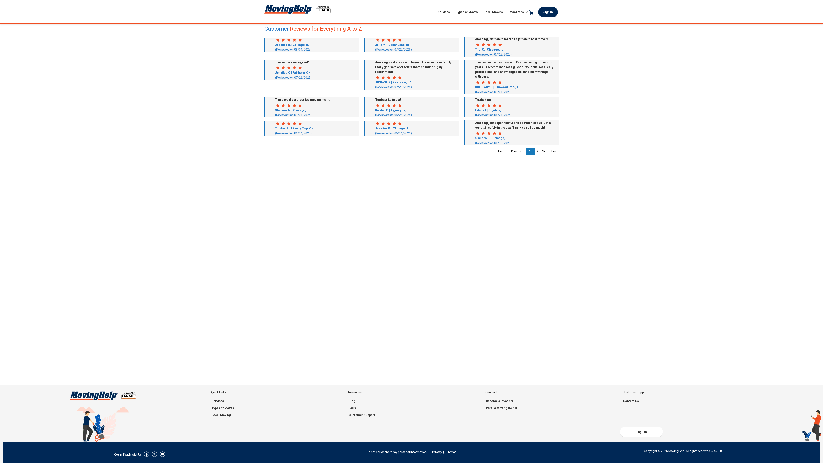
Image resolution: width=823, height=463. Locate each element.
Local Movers (493, 12)
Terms (452, 452)
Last (554, 151)
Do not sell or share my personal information (397, 452)
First (500, 151)
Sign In (548, 12)
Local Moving (221, 415)
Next (545, 151)
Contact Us (631, 401)
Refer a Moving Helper (501, 408)
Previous (516, 151)
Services (444, 12)
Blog (352, 401)
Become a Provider (499, 401)
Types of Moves (467, 12)
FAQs (352, 408)
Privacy (437, 452)
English (641, 432)
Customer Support (362, 415)
